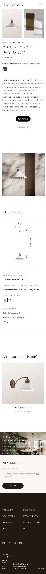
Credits (41, 568)
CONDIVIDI (21, 127)
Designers (8, 516)
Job (4, 528)
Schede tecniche (11, 312)
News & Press (30, 516)
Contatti (29, 510)
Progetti (8, 510)
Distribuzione (31, 522)
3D (4, 321)
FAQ (25, 528)
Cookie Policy (5, 567)
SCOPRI (23, 383)
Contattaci (23, 119)
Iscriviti (13, 486)
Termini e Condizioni (6, 556)
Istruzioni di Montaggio (13, 317)
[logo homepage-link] (13, 5)
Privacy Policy (5, 561)
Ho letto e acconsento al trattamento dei (21, 473)
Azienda (7, 522)
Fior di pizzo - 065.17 (23, 407)
